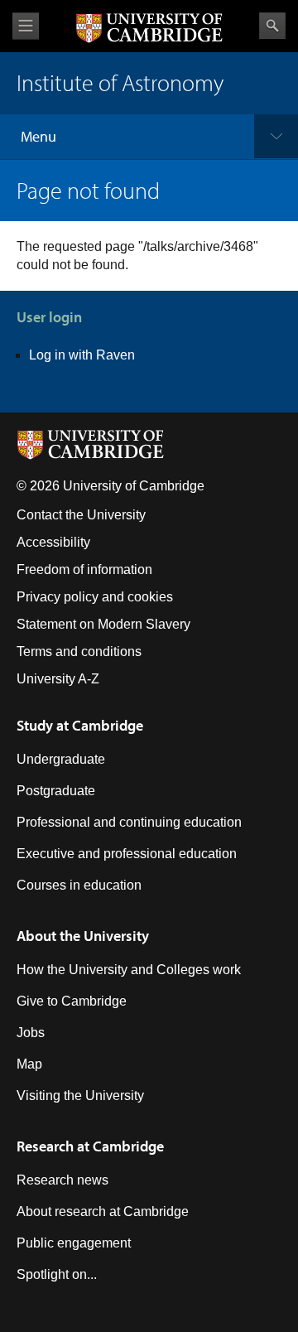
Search (272, 25)
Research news (62, 1180)
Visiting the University (80, 1095)
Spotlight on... (57, 1274)
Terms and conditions (79, 651)
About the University (83, 935)
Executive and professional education (127, 854)
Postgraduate (56, 791)
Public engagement (74, 1243)
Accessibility (53, 542)
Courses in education (79, 885)
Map (29, 1064)
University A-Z (58, 679)
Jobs (31, 1033)
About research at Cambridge (103, 1211)
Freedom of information (84, 569)
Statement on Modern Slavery (103, 624)
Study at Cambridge (80, 725)
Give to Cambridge (72, 1001)
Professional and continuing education (129, 822)
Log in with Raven (82, 355)
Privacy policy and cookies (95, 597)
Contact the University (81, 515)
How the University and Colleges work (129, 970)
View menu (25, 26)
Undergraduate (61, 759)
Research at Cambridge (90, 1146)
